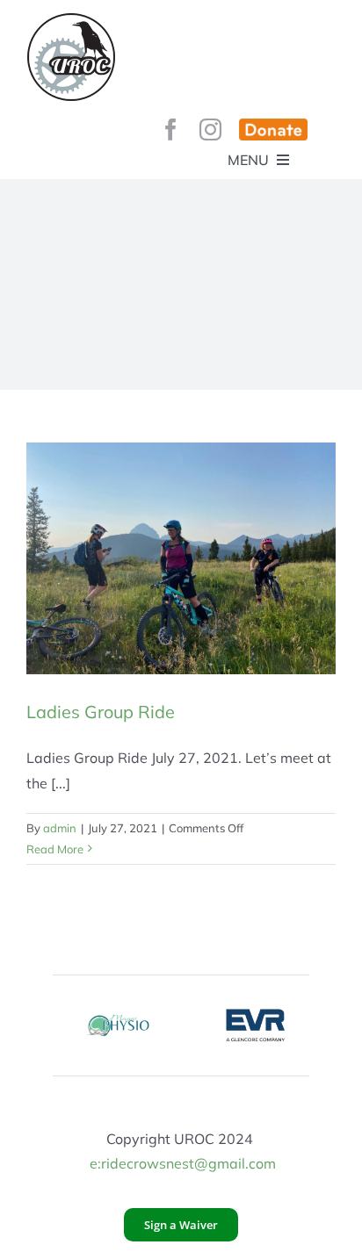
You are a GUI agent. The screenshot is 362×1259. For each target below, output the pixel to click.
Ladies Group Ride (100, 712)
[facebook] (171, 129)
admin (59, 828)
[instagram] (210, 129)
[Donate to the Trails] (273, 129)
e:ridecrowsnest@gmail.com (183, 1163)
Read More (54, 849)
